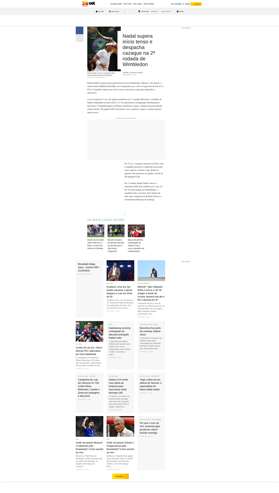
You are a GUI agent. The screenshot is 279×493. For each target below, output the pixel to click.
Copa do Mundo (166, 11)
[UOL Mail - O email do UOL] (178, 4)
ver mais (119, 476)
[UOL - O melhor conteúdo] (88, 4)
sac (172, 4)
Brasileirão (154, 11)
